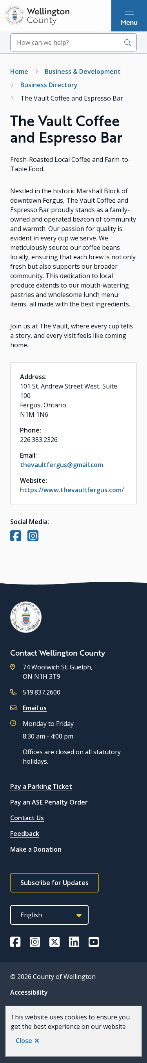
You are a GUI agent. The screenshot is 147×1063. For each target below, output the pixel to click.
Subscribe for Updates (54, 882)
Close (24, 1040)
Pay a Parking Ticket (41, 786)
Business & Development (83, 71)
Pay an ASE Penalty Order (49, 802)
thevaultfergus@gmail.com (61, 464)
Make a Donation (36, 849)
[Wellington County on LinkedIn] (74, 942)
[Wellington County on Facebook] (15, 942)
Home (19, 71)
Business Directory (49, 85)
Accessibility (29, 992)
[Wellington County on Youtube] (94, 942)
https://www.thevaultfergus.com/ (72, 490)
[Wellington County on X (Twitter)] (54, 942)
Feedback (24, 833)
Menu (129, 22)
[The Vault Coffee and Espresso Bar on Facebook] (15, 538)
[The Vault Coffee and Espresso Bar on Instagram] (32, 538)
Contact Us (27, 818)
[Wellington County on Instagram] (35, 942)
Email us (35, 708)
